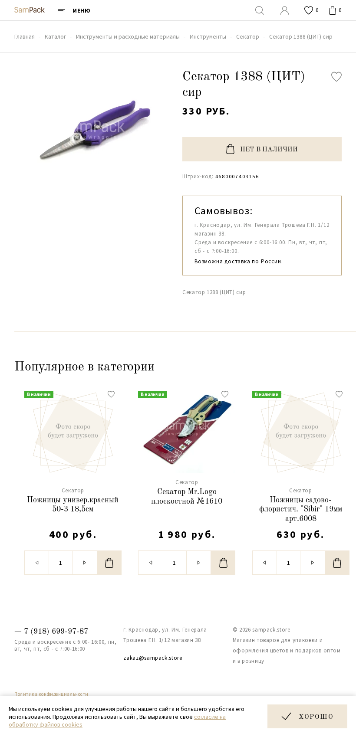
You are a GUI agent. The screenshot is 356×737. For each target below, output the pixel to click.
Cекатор (73, 490)
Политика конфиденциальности (51, 694)
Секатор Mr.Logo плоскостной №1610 (186, 496)
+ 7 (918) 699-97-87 (51, 631)
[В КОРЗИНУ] (109, 562)
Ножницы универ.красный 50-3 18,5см (73, 505)
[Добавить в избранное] (336, 77)
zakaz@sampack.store (152, 658)
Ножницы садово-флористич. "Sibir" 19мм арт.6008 (300, 509)
